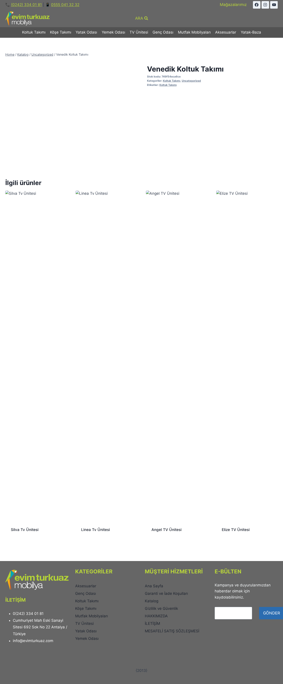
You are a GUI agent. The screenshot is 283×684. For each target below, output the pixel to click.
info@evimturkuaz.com (33, 641)
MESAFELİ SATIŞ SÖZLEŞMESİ (172, 631)
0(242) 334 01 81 (28, 613)
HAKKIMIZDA (156, 616)
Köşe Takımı (60, 32)
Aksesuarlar (225, 32)
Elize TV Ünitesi (236, 529)
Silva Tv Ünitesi (24, 529)
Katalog (151, 601)
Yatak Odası (86, 32)
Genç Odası (163, 32)
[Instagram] (265, 5)
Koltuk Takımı (34, 32)
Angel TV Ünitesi (166, 529)
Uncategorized (191, 80)
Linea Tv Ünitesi (95, 529)
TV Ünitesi (139, 32)
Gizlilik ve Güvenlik (161, 608)
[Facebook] (256, 5)
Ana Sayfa (154, 586)
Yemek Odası (113, 32)
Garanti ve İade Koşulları (166, 593)
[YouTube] (274, 5)
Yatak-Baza (251, 32)
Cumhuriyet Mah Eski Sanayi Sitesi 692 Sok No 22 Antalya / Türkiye (40, 627)
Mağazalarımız (233, 4)
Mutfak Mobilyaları (194, 32)
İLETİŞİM (152, 623)
